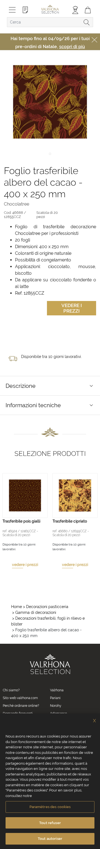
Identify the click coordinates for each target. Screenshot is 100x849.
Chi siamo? (11, 690)
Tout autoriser (50, 839)
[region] (50, 781)
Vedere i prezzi (71, 308)
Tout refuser (50, 823)
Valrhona (57, 690)
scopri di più (72, 46)
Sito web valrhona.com (20, 698)
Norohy (55, 706)
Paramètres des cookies (50, 807)
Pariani (55, 698)
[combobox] (50, 22)
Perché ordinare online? (21, 706)
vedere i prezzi (25, 564)
